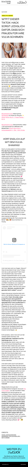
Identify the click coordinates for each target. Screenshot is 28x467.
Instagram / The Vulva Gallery (11, 436)
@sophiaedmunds (7, 114)
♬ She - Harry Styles (18, 130)
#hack (4, 117)
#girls (7, 117)
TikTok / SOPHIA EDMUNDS (9, 434)
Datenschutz (5, 464)
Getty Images (5, 437)
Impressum (23, 464)
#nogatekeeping (7, 130)
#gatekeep (5, 115)
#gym (11, 117)
